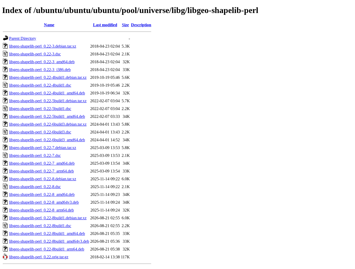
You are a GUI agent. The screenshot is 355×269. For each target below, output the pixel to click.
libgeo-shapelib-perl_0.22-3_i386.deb (40, 69)
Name (49, 25)
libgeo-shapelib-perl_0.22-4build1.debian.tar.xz (48, 77)
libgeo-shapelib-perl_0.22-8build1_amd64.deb (47, 233)
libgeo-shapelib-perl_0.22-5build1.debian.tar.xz (48, 101)
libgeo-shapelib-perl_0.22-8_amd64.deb (42, 194)
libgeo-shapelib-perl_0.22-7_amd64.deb (42, 163)
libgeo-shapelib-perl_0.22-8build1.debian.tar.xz (48, 218)
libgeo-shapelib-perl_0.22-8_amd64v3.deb (44, 202)
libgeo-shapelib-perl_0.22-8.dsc (35, 186)
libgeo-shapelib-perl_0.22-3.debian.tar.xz (42, 46)
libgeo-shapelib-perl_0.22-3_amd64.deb (42, 62)
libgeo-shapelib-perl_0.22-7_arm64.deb (41, 171)
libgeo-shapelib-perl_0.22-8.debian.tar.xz (42, 179)
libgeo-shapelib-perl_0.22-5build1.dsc (40, 108)
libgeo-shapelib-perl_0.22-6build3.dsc (40, 132)
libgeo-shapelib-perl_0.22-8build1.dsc (40, 225)
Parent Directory (22, 38)
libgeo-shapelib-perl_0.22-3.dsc (35, 54)
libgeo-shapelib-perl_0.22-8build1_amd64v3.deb (49, 241)
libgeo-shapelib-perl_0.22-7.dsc (35, 155)
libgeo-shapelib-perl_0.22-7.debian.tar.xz (42, 147)
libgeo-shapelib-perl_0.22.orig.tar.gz (38, 257)
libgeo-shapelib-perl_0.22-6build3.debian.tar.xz (48, 124)
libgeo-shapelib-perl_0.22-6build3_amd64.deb (47, 140)
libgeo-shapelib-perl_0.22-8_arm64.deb (41, 210)
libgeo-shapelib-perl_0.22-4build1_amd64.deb (47, 93)
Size (125, 25)
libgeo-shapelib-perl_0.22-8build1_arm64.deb (46, 249)
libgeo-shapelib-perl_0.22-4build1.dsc (40, 85)
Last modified (105, 25)
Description (141, 25)
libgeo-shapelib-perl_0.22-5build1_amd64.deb (47, 116)
